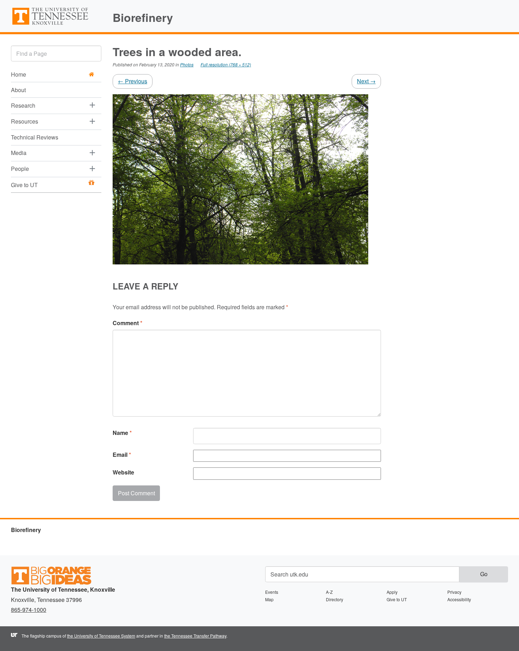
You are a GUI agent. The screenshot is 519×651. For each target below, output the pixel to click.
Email (122, 454)
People (20, 169)
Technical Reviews (34, 137)
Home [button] (18, 74)
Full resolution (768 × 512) (226, 64)
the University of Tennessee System (101, 636)
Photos (186, 64)
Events (271, 592)
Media (18, 153)
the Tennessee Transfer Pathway (195, 636)
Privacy (454, 592)
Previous (132, 81)
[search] (56, 53)
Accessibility (459, 599)
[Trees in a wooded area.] (240, 178)
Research (23, 105)
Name (122, 433)
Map (269, 599)
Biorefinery (143, 17)
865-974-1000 (28, 609)
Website (123, 472)
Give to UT (24, 185)
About (18, 90)
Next (366, 81)
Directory (334, 599)
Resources (24, 121)
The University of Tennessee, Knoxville (56, 24)
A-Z (329, 592)
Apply (392, 592)
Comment (127, 323)
